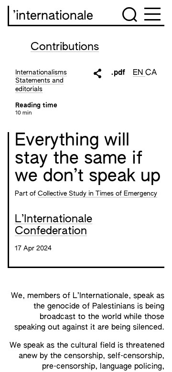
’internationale (53, 16)
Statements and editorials (39, 85)
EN (139, 73)
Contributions (65, 47)
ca (151, 73)
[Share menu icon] (97, 73)
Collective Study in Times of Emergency (97, 193)
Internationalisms (41, 72)
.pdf (118, 73)
